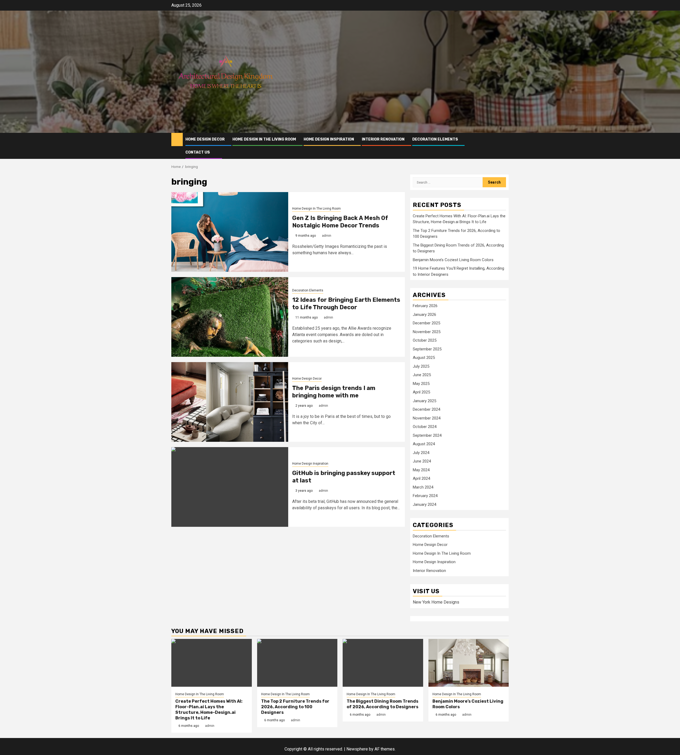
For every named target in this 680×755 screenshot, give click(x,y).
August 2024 (424, 444)
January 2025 (424, 400)
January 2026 (424, 314)
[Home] (177, 139)
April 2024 (421, 478)
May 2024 (421, 470)
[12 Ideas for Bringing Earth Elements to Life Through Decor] (229, 317)
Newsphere (357, 749)
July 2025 (421, 366)
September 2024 (427, 435)
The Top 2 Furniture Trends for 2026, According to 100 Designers (295, 707)
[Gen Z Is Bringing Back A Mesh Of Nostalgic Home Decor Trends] (229, 232)
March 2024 (423, 487)
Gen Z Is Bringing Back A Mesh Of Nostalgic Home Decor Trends (340, 221)
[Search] (505, 146)
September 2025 (427, 349)
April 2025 (421, 392)
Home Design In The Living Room (264, 139)
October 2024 (424, 426)
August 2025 (424, 357)
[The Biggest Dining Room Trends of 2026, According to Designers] (383, 663)
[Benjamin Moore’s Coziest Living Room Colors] (468, 663)
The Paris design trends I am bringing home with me (333, 391)
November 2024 (426, 418)
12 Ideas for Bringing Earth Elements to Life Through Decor (346, 303)
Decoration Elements (435, 139)
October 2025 (424, 340)
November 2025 (426, 331)
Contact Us (197, 152)
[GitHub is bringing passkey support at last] (229, 487)
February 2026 (425, 305)
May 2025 (421, 383)
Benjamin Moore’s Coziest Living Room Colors (453, 259)
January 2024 (424, 504)
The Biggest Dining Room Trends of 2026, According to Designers (382, 704)
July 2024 (421, 452)
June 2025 (422, 374)
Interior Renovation (383, 139)
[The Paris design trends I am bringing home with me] (229, 402)
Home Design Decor (205, 139)
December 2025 (426, 323)
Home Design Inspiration (329, 139)
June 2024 (422, 461)
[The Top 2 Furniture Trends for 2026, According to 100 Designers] (297, 663)
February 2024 (425, 495)
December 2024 (426, 409)
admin (326, 235)
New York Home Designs (436, 602)
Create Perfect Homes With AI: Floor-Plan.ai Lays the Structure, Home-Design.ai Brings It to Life (209, 709)
